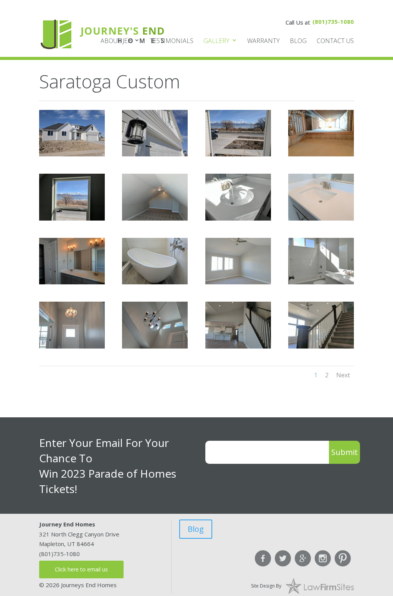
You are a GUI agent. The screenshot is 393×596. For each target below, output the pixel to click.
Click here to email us (81, 569)
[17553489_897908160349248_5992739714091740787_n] (72, 154)
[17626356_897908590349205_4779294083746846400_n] (155, 346)
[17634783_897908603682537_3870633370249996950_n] (238, 346)
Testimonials (171, 41)
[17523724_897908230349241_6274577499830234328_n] (321, 154)
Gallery (216, 41)
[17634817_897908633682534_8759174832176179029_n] (321, 346)
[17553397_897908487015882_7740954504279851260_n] (155, 282)
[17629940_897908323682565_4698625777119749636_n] (155, 218)
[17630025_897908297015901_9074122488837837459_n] (72, 218)
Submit (344, 452)
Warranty (263, 41)
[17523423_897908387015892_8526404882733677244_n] (238, 218)
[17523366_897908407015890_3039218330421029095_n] (321, 218)
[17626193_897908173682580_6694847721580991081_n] (155, 154)
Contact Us (335, 41)
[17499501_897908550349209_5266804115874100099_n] (72, 346)
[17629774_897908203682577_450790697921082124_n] (238, 154)
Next (343, 375)
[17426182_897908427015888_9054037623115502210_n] (72, 282)
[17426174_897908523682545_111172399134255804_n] (321, 282)
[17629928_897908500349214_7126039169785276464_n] (238, 282)
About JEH (116, 41)
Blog (298, 41)
